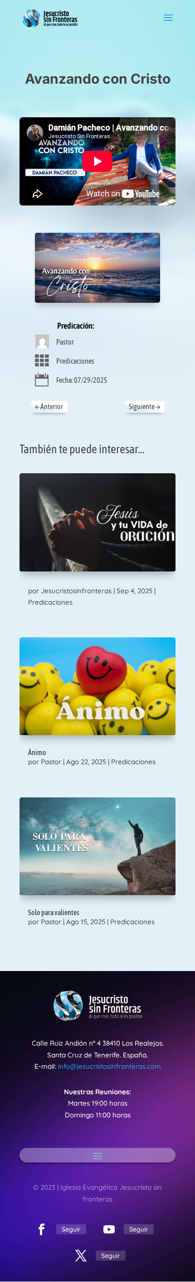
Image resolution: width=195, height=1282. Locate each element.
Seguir (71, 1229)
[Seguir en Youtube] (109, 1229)
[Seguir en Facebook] (41, 1229)
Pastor (65, 342)
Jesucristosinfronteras (76, 590)
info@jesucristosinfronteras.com (109, 1066)
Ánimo (37, 752)
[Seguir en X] (80, 1256)
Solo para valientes (53, 912)
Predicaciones (75, 361)
